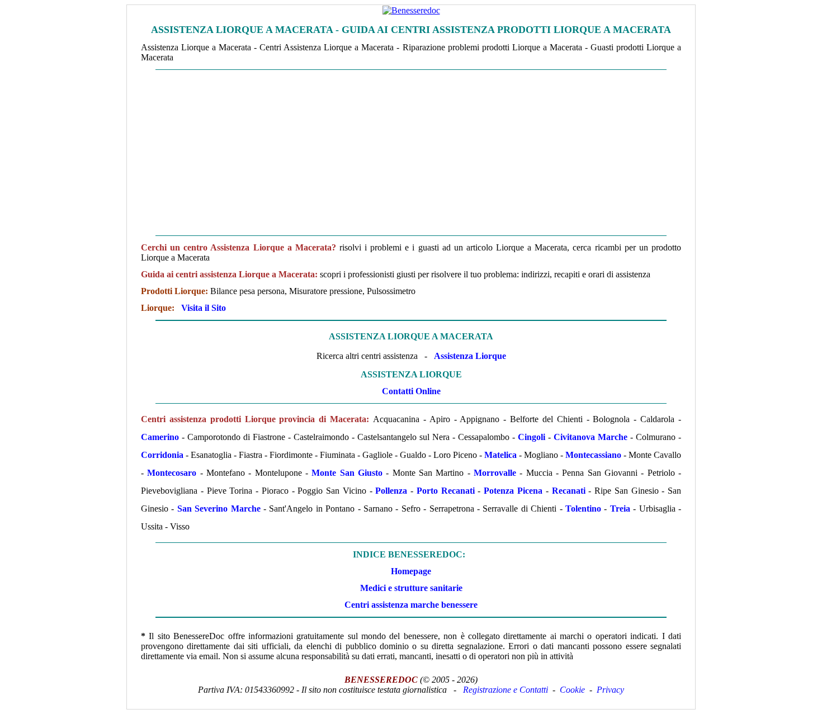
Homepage (411, 571)
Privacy (610, 689)
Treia (620, 508)
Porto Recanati (446, 490)
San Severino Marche (219, 508)
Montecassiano (593, 455)
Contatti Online (411, 391)
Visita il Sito (203, 308)
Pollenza (391, 490)
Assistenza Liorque (470, 356)
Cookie (572, 689)
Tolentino (583, 508)
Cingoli (531, 437)
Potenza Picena (513, 490)
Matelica (500, 455)
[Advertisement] (411, 152)
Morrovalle (495, 472)
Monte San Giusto (346, 472)
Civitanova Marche (590, 437)
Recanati (568, 490)
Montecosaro (171, 472)
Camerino (160, 437)
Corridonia (162, 455)
